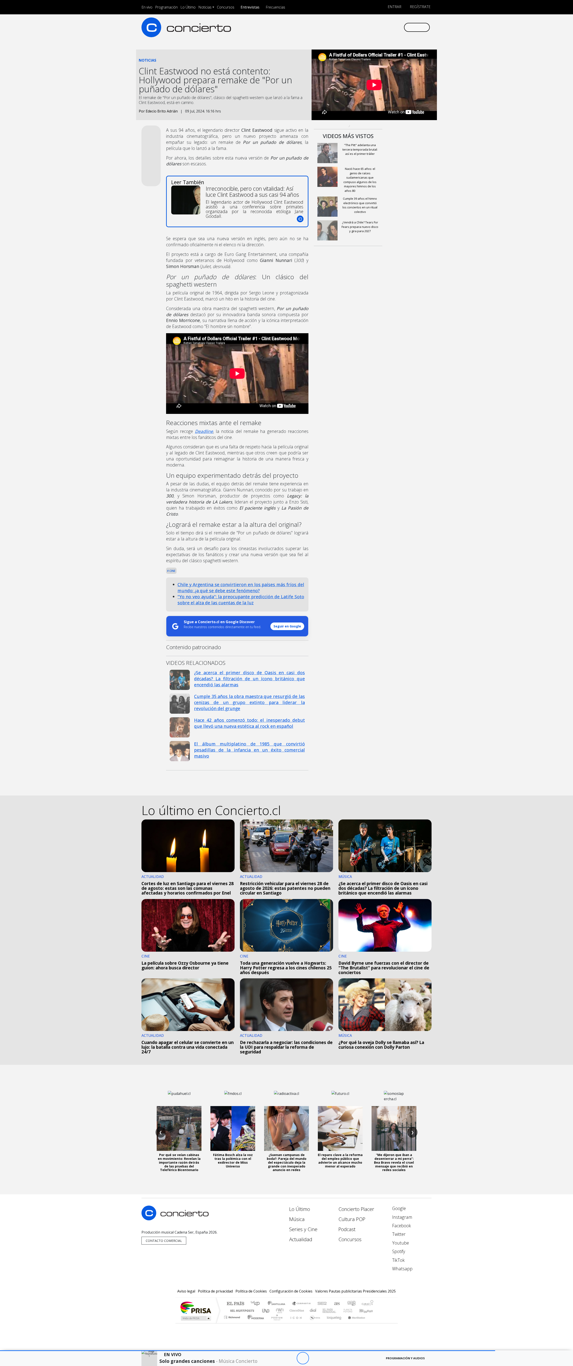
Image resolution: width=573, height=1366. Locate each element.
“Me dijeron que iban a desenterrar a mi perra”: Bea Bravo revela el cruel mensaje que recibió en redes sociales (394, 1162)
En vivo (146, 7)
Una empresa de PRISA (196, 1307)
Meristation (354, 1323)
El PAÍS (235, 1304)
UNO (266, 1310)
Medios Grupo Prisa (196, 1318)
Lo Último (188, 7)
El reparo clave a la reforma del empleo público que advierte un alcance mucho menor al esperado (340, 1160)
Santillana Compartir (301, 1304)
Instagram (401, 1217)
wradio (279, 1310)
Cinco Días (296, 1310)
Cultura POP (351, 1219)
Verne (338, 1310)
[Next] (327, 1358)
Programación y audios (405, 1358)
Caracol (367, 1304)
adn (351, 1304)
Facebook (401, 1226)
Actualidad (300, 1239)
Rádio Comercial (374, 1323)
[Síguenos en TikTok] (393, 27)
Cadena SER (322, 1304)
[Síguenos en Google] (348, 27)
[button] (247, 1350)
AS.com (336, 1304)
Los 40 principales (256, 1304)
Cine (172, 571)
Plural (276, 1323)
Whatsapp (402, 1269)
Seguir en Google (287, 626)
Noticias (205, 7)
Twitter (398, 1234)
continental (313, 1310)
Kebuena (368, 1310)
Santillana (278, 1304)
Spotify (398, 1251)
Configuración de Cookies (290, 1291)
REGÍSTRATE (419, 6)
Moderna (254, 1323)
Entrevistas (250, 7)
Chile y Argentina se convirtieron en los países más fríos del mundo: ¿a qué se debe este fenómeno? (240, 587)
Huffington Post (241, 1310)
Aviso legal (186, 1291)
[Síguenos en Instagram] (356, 27)
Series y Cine (303, 1229)
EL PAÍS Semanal (325, 1310)
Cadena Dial (352, 1310)
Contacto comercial (164, 1240)
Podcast (346, 1229)
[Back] (278, 1358)
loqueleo (333, 1323)
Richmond (233, 1323)
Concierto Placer (356, 1209)
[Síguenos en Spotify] (385, 27)
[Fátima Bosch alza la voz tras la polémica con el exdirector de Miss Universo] (232, 1128)
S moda (313, 1323)
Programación (166, 7)
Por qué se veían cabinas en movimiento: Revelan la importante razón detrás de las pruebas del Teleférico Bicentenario (179, 1162)
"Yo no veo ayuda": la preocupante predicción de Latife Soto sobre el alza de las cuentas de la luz (240, 600)
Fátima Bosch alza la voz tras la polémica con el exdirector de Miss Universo (233, 1160)
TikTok (398, 1260)
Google (398, 1208)
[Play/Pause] (303, 1358)
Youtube (400, 1243)
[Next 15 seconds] (315, 1358)
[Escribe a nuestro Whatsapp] (400, 27)
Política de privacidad (215, 1291)
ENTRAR (394, 6)
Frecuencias (275, 7)
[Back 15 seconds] (290, 1358)
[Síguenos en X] (370, 27)
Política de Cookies (251, 1291)
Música (297, 1219)
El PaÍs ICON (295, 1323)
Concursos (225, 7)
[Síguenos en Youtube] (378, 27)
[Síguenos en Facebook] (363, 27)
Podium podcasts (233, 1316)
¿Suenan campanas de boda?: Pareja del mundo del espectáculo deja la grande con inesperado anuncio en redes (286, 1162)
